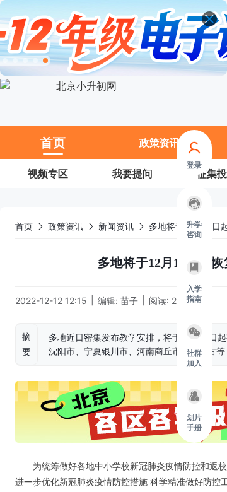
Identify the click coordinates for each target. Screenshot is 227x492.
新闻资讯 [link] (116, 226)
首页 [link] (24, 226)
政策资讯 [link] (65, 226)
